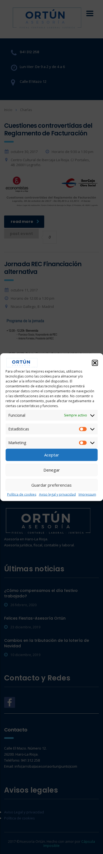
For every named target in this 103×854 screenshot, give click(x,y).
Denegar (51, 470)
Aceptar (51, 455)
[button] (95, 362)
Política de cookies (21, 494)
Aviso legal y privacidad (57, 494)
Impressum (87, 494)
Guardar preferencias (51, 485)
